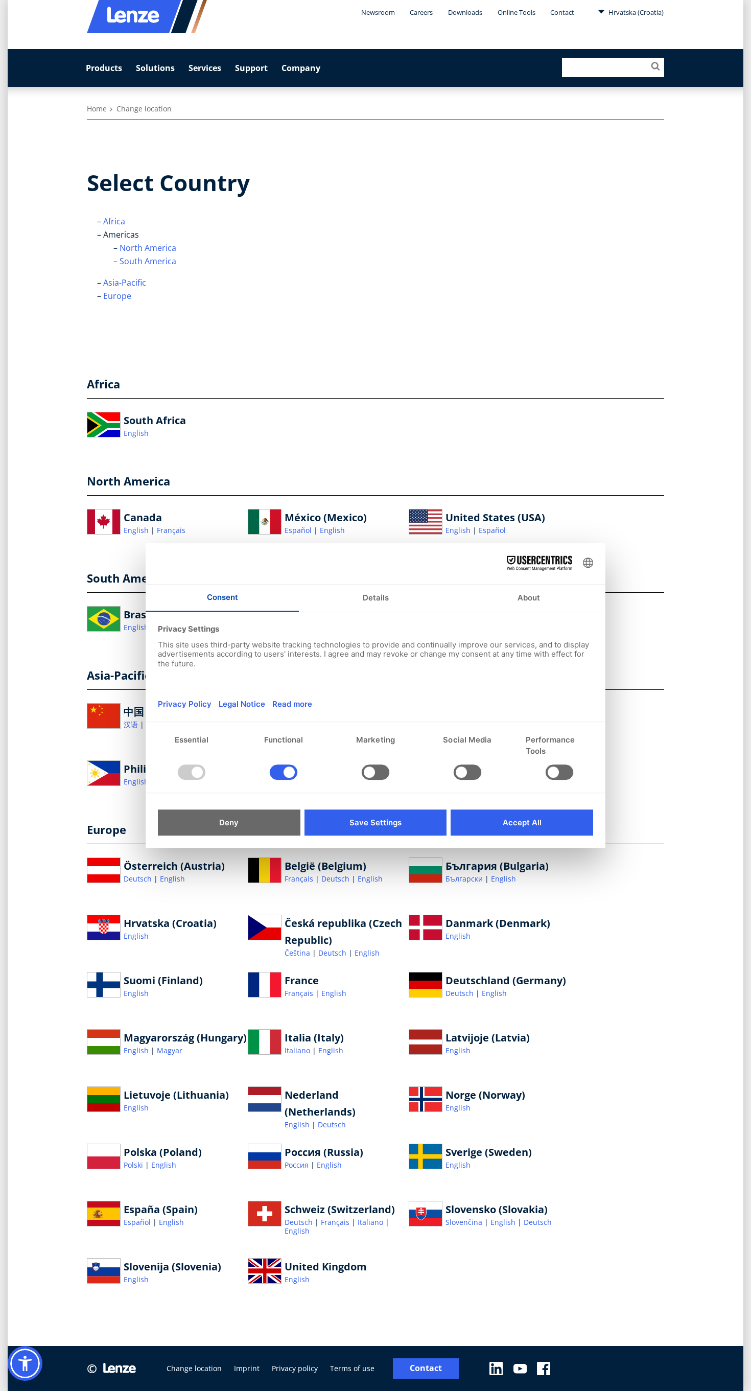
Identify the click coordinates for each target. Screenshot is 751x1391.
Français (171, 530)
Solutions (155, 68)
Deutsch (139, 879)
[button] (25, 1363)
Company (300, 68)
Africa (114, 221)
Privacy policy (295, 1368)
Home (97, 108)
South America (148, 261)
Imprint (247, 1368)
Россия (298, 1165)
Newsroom (378, 12)
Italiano (298, 1050)
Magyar (169, 1050)
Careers (421, 12)
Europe (117, 296)
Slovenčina (464, 1222)
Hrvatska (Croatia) (635, 12)
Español (299, 530)
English (136, 433)
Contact (562, 12)
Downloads (465, 12)
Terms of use (352, 1368)
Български (465, 879)
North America (148, 247)
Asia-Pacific (124, 282)
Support (251, 68)
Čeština (298, 953)
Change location (194, 1368)
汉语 (132, 724)
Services (205, 68)
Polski (134, 1165)
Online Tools (516, 12)
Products (104, 68)
